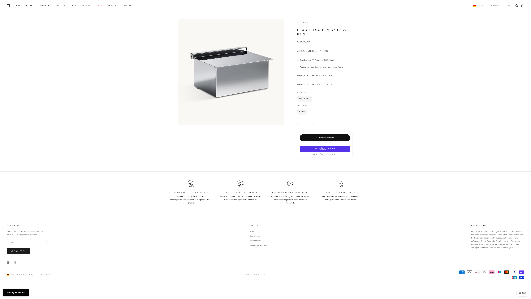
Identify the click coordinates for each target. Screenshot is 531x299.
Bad (18, 6)
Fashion (86, 6)
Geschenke (44, 6)
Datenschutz (255, 240)
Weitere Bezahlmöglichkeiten (325, 154)
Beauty (61, 6)
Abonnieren (18, 251)
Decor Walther (306, 23)
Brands (112, 6)
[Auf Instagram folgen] (8, 262)
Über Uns (127, 6)
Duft (74, 6)
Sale (99, 6)
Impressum (255, 236)
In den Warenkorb (325, 137)
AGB (252, 231)
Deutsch (494, 6)
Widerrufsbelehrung (259, 245)
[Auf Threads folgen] (15, 262)
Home (29, 6)
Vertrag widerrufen (16, 292)
